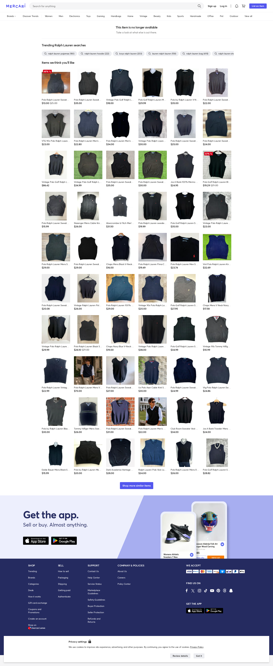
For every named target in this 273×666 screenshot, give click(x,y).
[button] (237, 6)
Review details (180, 655)
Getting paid (64, 590)
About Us (122, 571)
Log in (223, 6)
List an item (258, 5)
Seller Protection (96, 612)
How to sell (63, 571)
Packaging (63, 577)
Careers (121, 577)
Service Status (95, 583)
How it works (34, 596)
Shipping (62, 583)
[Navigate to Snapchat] (231, 590)
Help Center (94, 577)
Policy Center (124, 583)
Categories (33, 583)
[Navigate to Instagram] (199, 590)
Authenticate (64, 596)
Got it (199, 655)
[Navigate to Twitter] (193, 590)
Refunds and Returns (94, 620)
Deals (30, 590)
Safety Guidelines (96, 599)
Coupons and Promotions (34, 611)
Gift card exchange (37, 602)
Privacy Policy (196, 646)
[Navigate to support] (189, 571)
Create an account (37, 618)
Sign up (212, 6)
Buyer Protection (96, 605)
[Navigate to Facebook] (187, 590)
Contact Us (93, 571)
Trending (32, 571)
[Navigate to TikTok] (206, 590)
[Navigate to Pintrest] (218, 590)
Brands (31, 577)
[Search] (199, 6)
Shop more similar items (136, 485)
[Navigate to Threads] (224, 590)
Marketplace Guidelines (94, 592)
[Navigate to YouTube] (212, 590)
